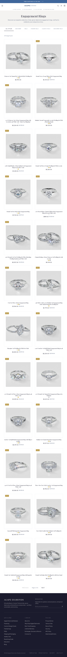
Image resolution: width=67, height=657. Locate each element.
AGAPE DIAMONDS (14, 599)
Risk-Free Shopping (30, 626)
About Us (27, 621)
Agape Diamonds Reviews (11, 621)
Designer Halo (58, 28)
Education (7, 641)
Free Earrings (7, 628)
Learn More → (38, 1)
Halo (26, 28)
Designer (18, 28)
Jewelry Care (7, 636)
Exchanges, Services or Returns (33, 631)
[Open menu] (2, 5)
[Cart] (64, 5)
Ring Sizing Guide (8, 639)
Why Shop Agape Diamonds (32, 623)
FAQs (5, 631)
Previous (25, 587)
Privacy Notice (49, 621)
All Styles (9, 28)
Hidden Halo (35, 28)
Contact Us (28, 634)
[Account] (61, 5)
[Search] (58, 5)
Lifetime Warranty (29, 628)
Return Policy (49, 626)
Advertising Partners (51, 634)
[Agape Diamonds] (30, 6)
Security (48, 628)
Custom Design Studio (10, 626)
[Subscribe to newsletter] (62, 606)
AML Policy (48, 631)
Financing (6, 623)
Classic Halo (46, 28)
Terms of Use (49, 623)
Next (43, 587)
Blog (5, 644)
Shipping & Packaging (10, 634)
